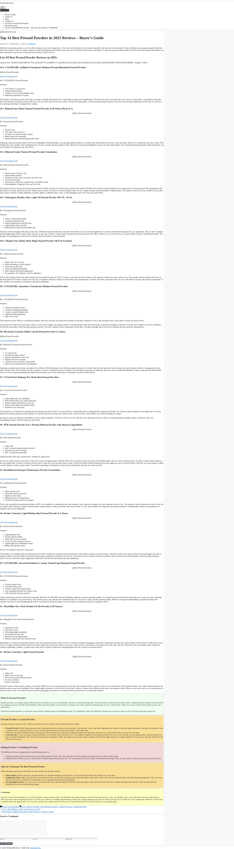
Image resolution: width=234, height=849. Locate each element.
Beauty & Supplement (10, 807)
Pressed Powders (80, 807)
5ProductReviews (7, 3)
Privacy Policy (10, 15)
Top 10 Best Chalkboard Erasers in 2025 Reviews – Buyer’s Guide (28, 812)
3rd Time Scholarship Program (16, 23)
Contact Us (9, 21)
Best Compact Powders (30, 807)
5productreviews (11, 26)
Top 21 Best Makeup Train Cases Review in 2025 (21, 809)
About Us (8, 17)
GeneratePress (35, 848)
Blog (7, 19)
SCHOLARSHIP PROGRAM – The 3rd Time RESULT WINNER (31, 28)
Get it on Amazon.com (8, 76)
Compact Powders (65, 807)
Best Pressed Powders (48, 807)
